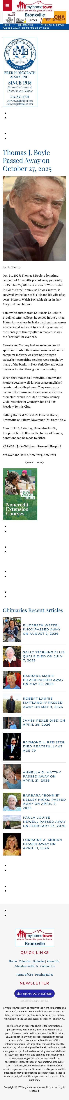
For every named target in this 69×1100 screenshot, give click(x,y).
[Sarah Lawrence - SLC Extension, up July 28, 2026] (20, 494)
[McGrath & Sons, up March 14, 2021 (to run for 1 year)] (20, 72)
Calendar (25, 961)
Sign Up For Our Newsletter (34, 994)
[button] (7, 5)
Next (39, 462)
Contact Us (47, 966)
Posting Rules (44, 975)
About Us (53, 961)
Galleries (39, 961)
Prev (30, 462)
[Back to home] (34, 9)
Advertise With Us (26, 966)
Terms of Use (24, 975)
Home (13, 961)
